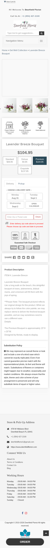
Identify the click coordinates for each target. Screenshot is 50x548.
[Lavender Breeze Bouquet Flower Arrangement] (9, 105)
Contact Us (11, 465)
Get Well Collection (18, 50)
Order (25, 541)
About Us (11, 459)
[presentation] (0, 108)
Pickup (21, 184)
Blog (9, 468)
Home (4, 50)
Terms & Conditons (15, 462)
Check (38, 217)
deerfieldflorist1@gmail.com (22, 442)
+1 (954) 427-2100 (31, 16)
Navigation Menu (14, 41)
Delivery (10, 184)
